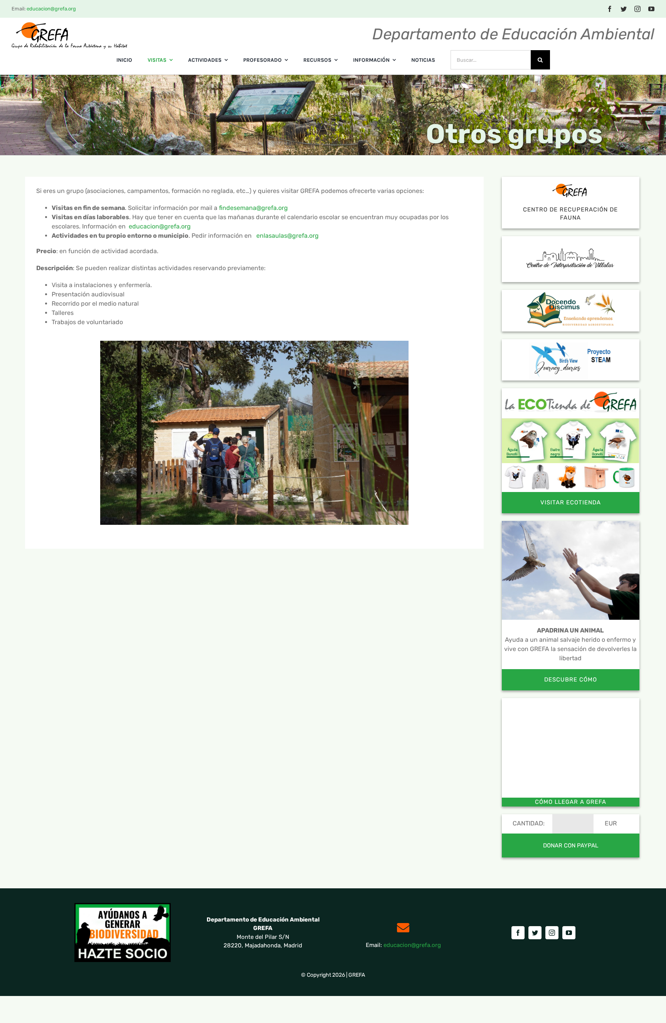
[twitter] (624, 9)
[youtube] (651, 9)
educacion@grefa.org (51, 9)
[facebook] (610, 9)
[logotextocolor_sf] (69, 24)
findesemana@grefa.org (253, 207)
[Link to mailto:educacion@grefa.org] (403, 928)
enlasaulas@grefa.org (287, 235)
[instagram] (637, 9)
